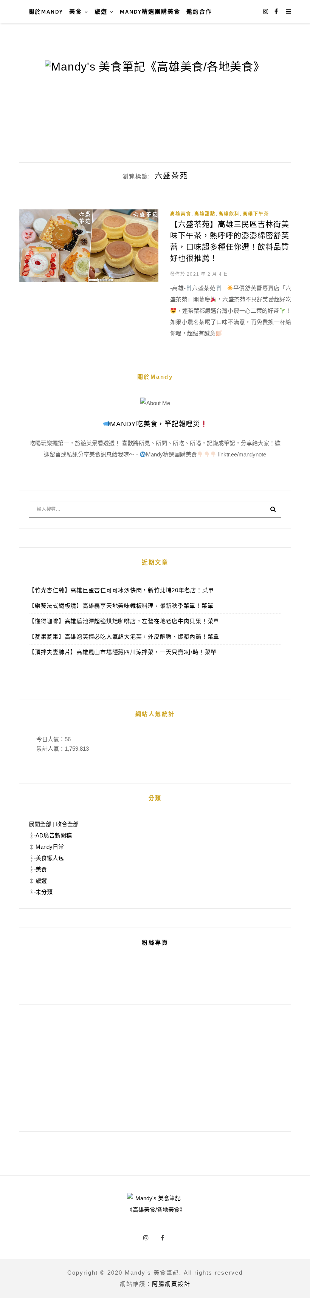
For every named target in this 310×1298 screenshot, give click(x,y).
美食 (75, 11)
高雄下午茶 (256, 214)
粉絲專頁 (155, 942)
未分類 (44, 892)
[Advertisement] (155, 1068)
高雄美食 (180, 214)
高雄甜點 (204, 214)
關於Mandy (45, 11)
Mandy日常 (50, 846)
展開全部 (40, 824)
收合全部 (67, 824)
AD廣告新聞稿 (54, 835)
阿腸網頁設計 (171, 1284)
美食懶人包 (50, 858)
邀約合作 (199, 11)
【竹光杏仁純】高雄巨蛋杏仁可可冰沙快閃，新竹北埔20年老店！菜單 (121, 590)
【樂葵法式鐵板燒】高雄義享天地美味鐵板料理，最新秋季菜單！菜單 (121, 605)
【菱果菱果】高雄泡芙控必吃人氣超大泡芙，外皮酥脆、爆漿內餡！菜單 (124, 636)
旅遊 (101, 11)
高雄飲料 (229, 214)
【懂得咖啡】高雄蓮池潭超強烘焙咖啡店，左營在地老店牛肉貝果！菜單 (124, 621)
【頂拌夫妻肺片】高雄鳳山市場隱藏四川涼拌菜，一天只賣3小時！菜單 (123, 652)
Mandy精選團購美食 (150, 11)
